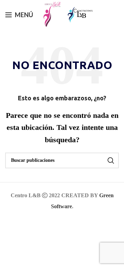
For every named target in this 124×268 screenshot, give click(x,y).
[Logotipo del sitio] (50, 14)
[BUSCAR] (111, 160)
